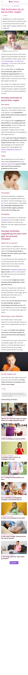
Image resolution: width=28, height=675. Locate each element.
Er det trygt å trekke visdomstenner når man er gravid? (13, 537)
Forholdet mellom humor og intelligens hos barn (10, 458)
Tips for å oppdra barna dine (8, 496)
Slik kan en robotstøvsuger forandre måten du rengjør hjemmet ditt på (14, 419)
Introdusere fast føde (7, 516)
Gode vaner (7, 5)
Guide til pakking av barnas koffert (13, 439)
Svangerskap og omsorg (7, 534)
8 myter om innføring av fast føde (13, 518)
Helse (2, 5)
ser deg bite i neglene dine (17, 269)
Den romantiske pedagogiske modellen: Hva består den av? (11, 498)
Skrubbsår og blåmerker (7, 475)
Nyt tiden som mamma (7, 417)
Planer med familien (6, 437)
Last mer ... (14, 562)
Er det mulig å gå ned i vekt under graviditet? (12, 557)
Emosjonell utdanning (7, 455)
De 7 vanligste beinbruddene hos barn (12, 478)
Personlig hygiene (16, 5)
